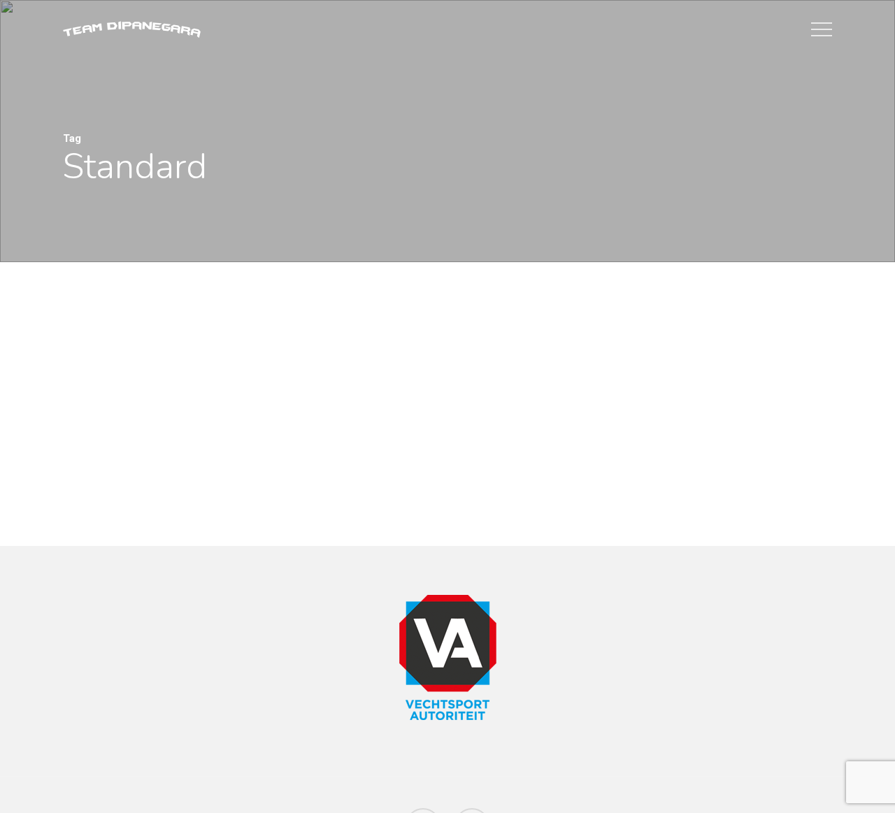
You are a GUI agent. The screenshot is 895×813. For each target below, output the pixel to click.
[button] (821, 29)
